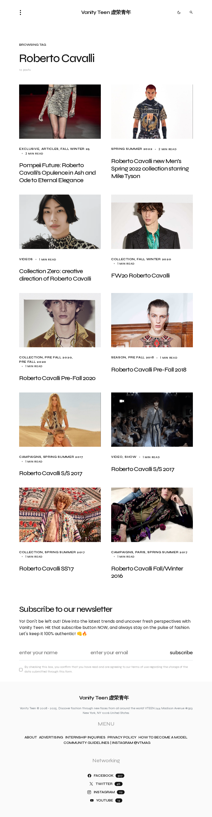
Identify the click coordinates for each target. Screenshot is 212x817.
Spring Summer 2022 (131, 149)
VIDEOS (26, 259)
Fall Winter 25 (75, 149)
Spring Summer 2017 (63, 457)
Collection (123, 259)
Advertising (51, 737)
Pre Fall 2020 (58, 357)
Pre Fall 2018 (141, 357)
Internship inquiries (85, 737)
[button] (22, 12)
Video (117, 457)
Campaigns (30, 457)
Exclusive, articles (39, 149)
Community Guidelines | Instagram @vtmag (107, 743)
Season (118, 357)
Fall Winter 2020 (154, 259)
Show (131, 457)
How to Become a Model (163, 737)
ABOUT (31, 737)
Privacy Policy (122, 737)
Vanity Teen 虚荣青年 (106, 12)
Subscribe (181, 652)
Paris (140, 552)
